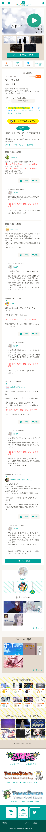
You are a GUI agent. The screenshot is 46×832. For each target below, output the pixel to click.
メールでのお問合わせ (23, 812)
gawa (12, 304)
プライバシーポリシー (32, 823)
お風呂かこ (14, 157)
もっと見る (37, 628)
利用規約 (4, 823)
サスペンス (33, 110)
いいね (24, 180)
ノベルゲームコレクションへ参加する (19, 145)
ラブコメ (17, 110)
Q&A (11, 812)
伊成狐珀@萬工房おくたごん (21, 480)
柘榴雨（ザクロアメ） (18, 387)
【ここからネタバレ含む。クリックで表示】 (21, 164)
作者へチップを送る (39, 64)
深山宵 (15, 192)
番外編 (18, 113)
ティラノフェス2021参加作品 (19, 108)
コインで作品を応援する (25, 121)
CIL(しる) (14, 229)
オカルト (24, 110)
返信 (35, 180)
